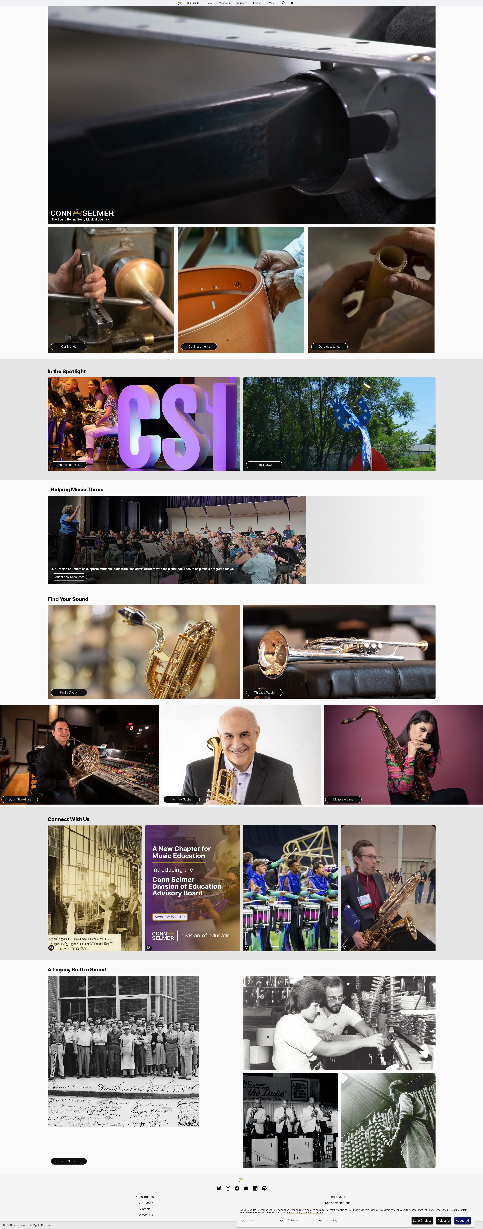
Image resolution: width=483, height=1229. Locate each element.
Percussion (240, 3)
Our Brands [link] (145, 1203)
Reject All (444, 1220)
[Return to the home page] (241, 1180)
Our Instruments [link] (145, 1197)
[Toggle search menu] (283, 3)
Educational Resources (69, 577)
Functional (254, 1220)
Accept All (462, 1220)
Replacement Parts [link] (337, 1203)
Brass (209, 3)
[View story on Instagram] (95, 888)
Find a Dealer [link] (338, 1197)
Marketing (332, 1220)
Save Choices (422, 1220)
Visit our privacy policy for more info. (304, 1212)
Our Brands (193, 3)
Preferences (294, 1220)
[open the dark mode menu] (292, 3)
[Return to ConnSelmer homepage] (180, 3)
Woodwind (224, 3)
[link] (219, 1188)
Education (256, 3)
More (272, 3)
